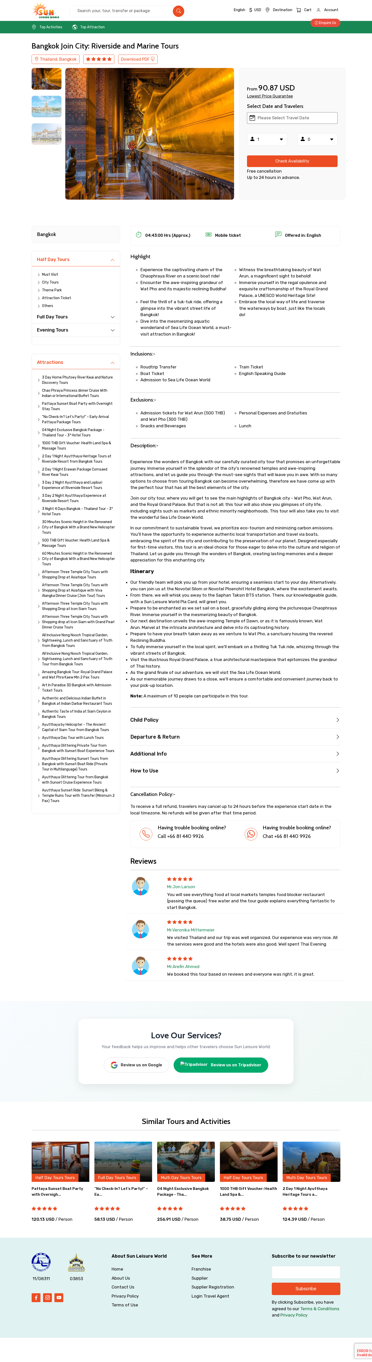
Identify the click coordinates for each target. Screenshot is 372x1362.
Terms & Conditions (319, 1308)
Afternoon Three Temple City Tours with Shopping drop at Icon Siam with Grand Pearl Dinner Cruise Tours (78, 622)
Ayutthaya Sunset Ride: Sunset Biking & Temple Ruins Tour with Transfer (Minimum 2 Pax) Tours (78, 795)
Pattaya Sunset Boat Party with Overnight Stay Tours (77, 406)
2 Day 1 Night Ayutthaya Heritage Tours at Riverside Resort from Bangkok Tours (76, 459)
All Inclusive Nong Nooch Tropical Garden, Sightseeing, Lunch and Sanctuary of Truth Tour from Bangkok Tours (77, 658)
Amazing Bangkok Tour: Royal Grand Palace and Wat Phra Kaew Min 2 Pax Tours (77, 674)
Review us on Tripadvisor (236, 1065)
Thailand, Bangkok (58, 59)
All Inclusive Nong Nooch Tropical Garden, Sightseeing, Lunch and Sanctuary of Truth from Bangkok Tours (77, 640)
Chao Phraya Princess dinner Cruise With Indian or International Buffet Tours (74, 393)
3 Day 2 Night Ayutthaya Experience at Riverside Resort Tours (74, 498)
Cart (308, 10)
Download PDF (136, 59)
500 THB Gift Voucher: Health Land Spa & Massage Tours (76, 543)
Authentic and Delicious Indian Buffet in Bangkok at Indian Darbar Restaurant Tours (77, 701)
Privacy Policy (125, 1296)
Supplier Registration (213, 1286)
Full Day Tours (52, 317)
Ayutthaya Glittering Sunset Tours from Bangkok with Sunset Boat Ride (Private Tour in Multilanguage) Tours (75, 764)
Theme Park (52, 290)
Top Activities (50, 27)
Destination (282, 10)
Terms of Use (125, 1304)
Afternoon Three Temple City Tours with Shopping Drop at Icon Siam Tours (75, 606)
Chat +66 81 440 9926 (287, 836)
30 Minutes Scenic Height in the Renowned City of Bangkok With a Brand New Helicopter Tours (78, 527)
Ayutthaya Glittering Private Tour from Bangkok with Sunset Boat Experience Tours (78, 748)
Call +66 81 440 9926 (181, 836)
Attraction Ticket (56, 298)
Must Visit (50, 274)
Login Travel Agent (210, 1296)
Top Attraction (92, 27)
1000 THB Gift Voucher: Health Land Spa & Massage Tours (76, 446)
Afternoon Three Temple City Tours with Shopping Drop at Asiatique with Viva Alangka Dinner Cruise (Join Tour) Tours (75, 590)
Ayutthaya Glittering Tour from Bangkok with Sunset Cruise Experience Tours (75, 780)
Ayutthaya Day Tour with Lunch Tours (73, 738)
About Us (121, 1278)
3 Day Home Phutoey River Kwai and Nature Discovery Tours (77, 380)
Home (117, 1269)
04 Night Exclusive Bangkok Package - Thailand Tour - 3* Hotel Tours (73, 432)
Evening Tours (52, 330)
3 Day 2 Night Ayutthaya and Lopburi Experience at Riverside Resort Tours (72, 485)
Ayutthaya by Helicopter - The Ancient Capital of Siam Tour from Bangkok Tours (75, 727)
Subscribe (306, 1288)
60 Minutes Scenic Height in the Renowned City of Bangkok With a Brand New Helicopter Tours (78, 558)
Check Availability (292, 161)
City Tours (50, 282)
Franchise (201, 1269)
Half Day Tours (53, 259)
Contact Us (123, 1286)
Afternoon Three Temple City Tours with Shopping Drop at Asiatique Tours (75, 574)
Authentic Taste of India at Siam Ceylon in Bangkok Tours (76, 714)
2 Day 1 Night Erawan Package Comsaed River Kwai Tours (74, 472)
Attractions (50, 362)
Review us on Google (141, 1065)
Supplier (200, 1278)
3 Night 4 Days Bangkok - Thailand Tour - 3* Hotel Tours (77, 511)
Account (331, 10)
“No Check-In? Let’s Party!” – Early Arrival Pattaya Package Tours (75, 419)
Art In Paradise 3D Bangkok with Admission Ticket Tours (76, 688)
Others (47, 306)
